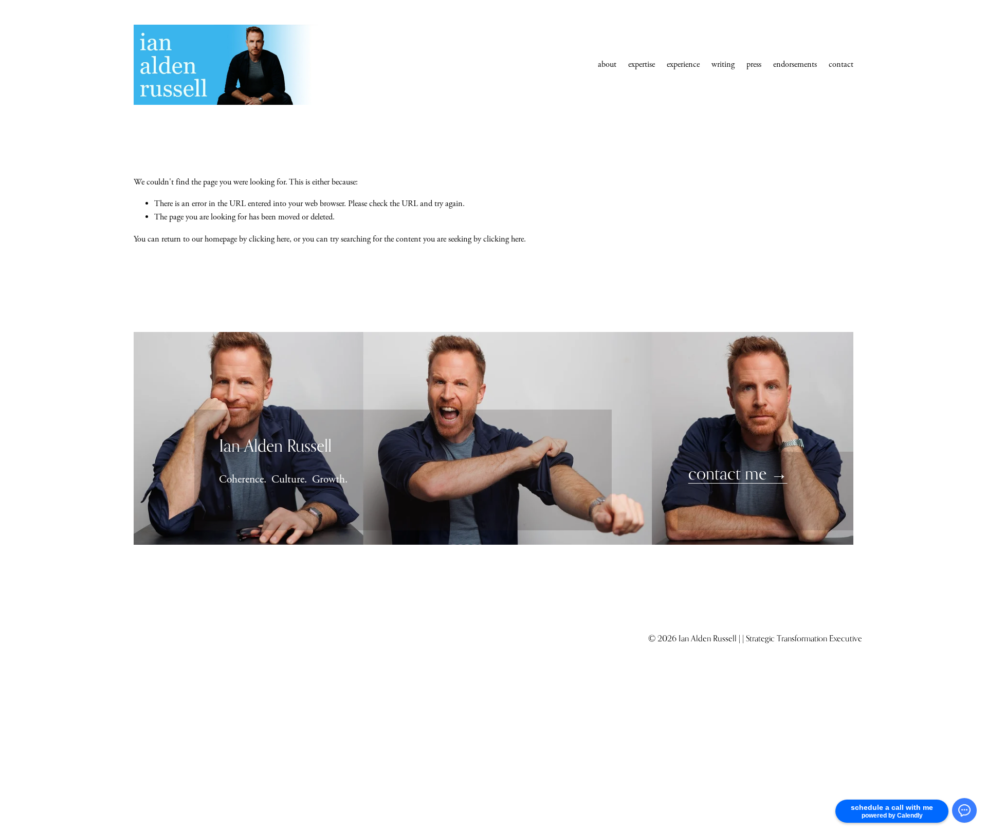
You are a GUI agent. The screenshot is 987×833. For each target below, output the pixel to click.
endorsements (795, 64)
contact (841, 64)
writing (723, 64)
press (753, 64)
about (607, 64)
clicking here (269, 239)
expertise (641, 64)
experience (683, 64)
